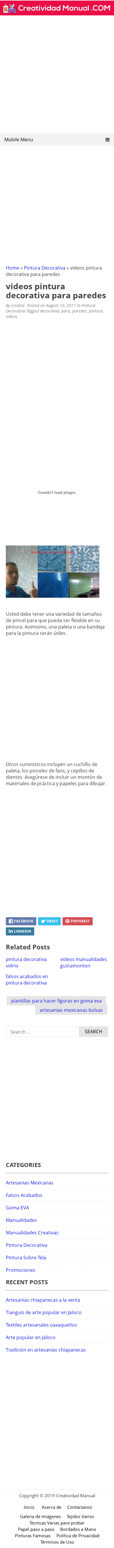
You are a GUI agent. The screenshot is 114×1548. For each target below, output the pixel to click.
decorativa (49, 311)
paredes (79, 311)
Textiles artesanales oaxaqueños (41, 1325)
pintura (96, 311)
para (65, 311)
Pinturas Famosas (33, 1535)
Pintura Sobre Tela (26, 1257)
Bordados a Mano (78, 1529)
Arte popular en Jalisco (31, 1337)
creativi (18, 305)
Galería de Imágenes (40, 1516)
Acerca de (51, 1507)
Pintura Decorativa (44, 268)
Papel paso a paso (36, 1529)
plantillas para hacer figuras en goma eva (56, 1001)
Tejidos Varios (80, 1516)
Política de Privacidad (77, 1535)
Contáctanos (79, 1507)
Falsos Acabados (24, 1195)
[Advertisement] (57, 76)
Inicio (29, 1507)
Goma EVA (17, 1207)
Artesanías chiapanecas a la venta (43, 1300)
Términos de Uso (57, 1542)
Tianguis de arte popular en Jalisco (44, 1312)
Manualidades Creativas (32, 1232)
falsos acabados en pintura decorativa (27, 979)
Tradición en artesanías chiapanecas (46, 1350)
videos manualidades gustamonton (83, 962)
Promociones (20, 1270)
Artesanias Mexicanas (29, 1182)
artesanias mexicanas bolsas (71, 1010)
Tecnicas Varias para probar (57, 1523)
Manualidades (21, 1220)
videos (11, 316)
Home (12, 268)
